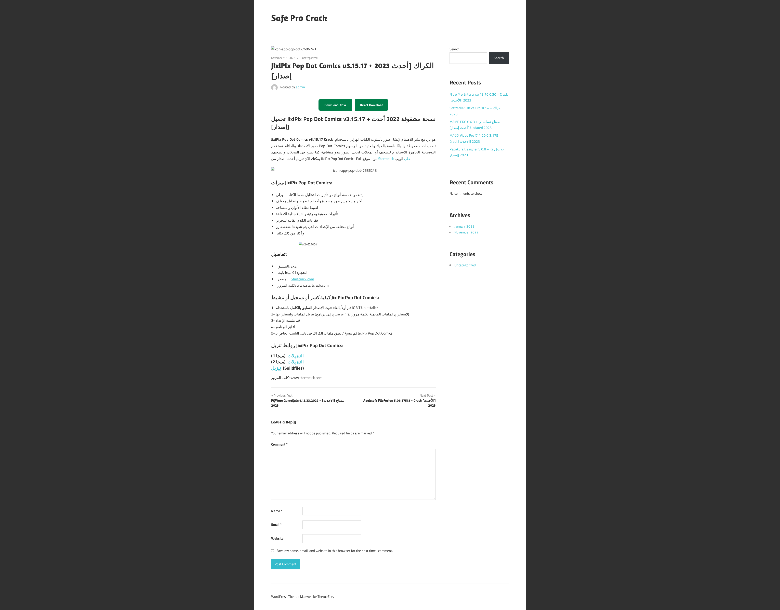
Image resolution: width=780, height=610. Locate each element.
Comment (279, 444)
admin (300, 87)
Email (276, 524)
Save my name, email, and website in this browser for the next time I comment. (334, 550)
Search (454, 49)
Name (276, 511)
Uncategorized (465, 265)
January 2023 (464, 226)
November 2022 (466, 232)
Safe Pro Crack (299, 17)
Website (277, 538)
